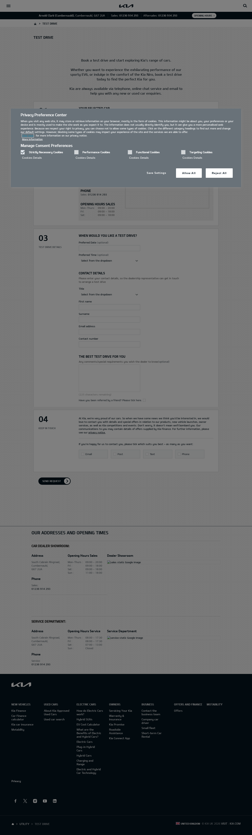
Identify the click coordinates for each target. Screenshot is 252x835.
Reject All (219, 173)
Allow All (189, 173)
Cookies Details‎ (32, 157)
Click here (27, 135)
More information (32, 139)
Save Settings (156, 172)
